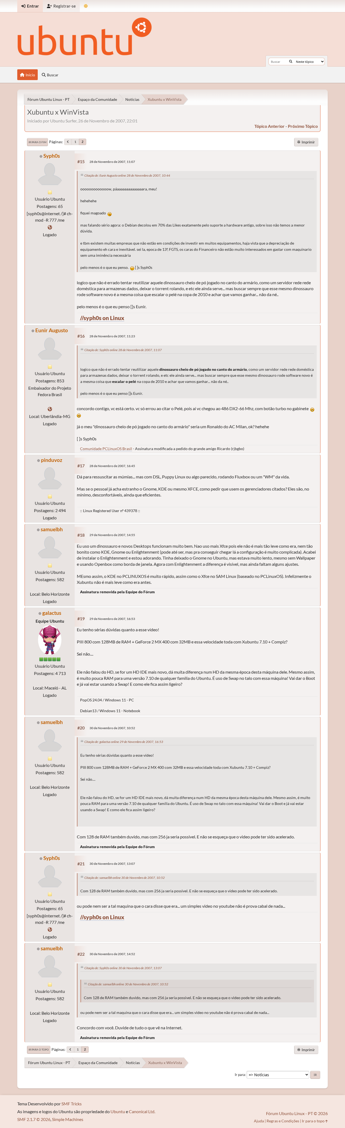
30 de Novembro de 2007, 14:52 (112, 954)
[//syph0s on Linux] (50, 227)
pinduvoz (51, 460)
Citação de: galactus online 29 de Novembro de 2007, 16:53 (123, 742)
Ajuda (259, 1121)
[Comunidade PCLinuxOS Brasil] (50, 409)
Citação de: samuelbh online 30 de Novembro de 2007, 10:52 (124, 878)
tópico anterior (269, 126)
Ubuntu (118, 1111)
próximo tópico (303, 126)
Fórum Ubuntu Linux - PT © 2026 (297, 1113)
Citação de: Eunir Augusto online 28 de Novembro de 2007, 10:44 (127, 175)
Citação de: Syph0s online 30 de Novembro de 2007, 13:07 (123, 968)
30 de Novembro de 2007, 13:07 (112, 863)
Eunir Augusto (51, 330)
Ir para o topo (39, 1049)
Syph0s (51, 156)
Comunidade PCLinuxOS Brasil (106, 448)
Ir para (240, 1074)
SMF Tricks (71, 1103)
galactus (51, 613)
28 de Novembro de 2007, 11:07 (112, 161)
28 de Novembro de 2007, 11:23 (112, 336)
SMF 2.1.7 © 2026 (33, 1119)
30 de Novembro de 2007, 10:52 (112, 728)
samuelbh (52, 529)
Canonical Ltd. (142, 1111)
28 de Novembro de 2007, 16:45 (112, 466)
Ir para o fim (37, 142)
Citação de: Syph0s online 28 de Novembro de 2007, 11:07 (123, 350)
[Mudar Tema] (86, 6)
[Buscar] (291, 61)
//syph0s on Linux (102, 317)
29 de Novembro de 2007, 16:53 (112, 618)
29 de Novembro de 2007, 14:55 (112, 535)
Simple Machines (67, 1119)
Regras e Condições (283, 1121)
